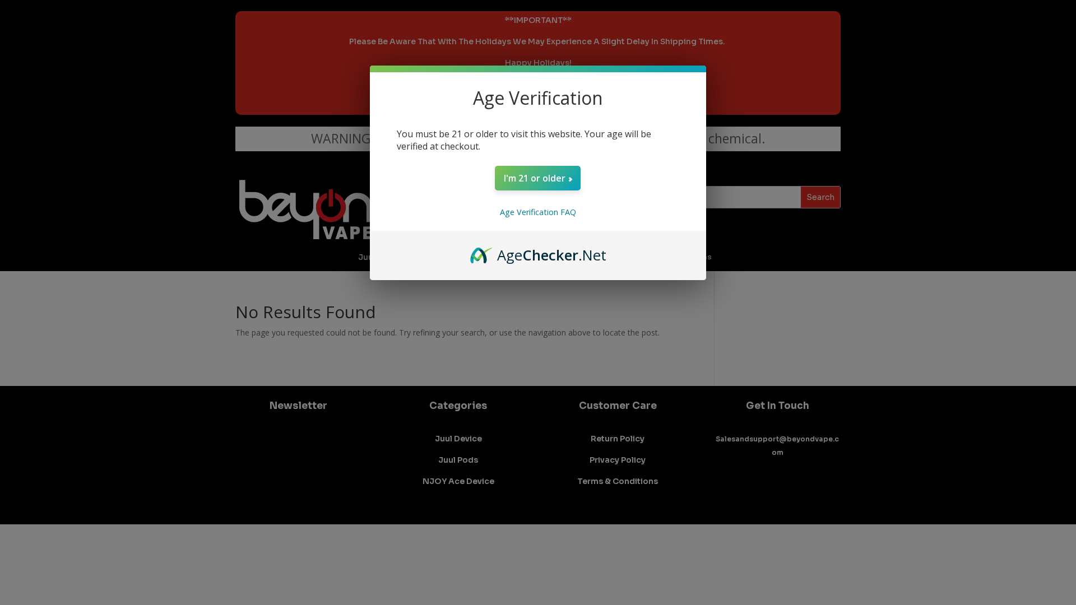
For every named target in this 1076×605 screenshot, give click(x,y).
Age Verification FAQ (538, 212)
